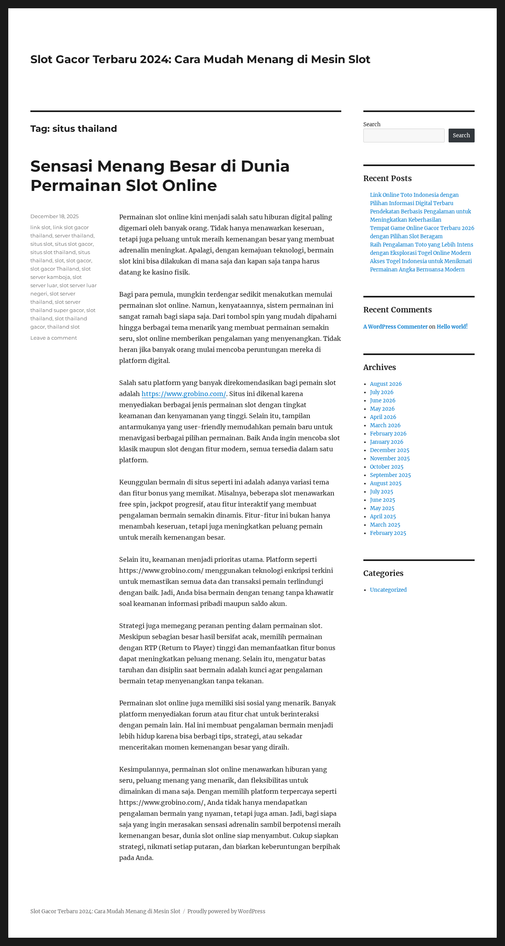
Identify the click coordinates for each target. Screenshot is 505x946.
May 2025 (382, 508)
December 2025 (390, 450)
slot (59, 260)
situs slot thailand (53, 252)
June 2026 (383, 400)
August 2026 (386, 384)
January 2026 (387, 442)
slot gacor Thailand (54, 268)
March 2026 (385, 425)
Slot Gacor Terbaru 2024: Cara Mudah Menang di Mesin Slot (200, 59)
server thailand (74, 235)
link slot (40, 227)
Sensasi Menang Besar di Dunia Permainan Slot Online (160, 175)
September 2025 (390, 475)
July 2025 (381, 491)
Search (372, 124)
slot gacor (78, 260)
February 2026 (388, 433)
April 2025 (383, 516)
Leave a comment (53, 338)
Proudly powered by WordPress (226, 911)
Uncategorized (388, 590)
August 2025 (386, 483)
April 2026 (383, 417)
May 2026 (382, 409)
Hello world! (452, 326)
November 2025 (390, 458)
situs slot (41, 244)
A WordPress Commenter (395, 326)
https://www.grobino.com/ (184, 394)
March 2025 (385, 525)
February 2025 (388, 533)
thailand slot (63, 326)
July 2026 (382, 392)
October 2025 (387, 467)
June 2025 (382, 500)
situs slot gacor (74, 244)
